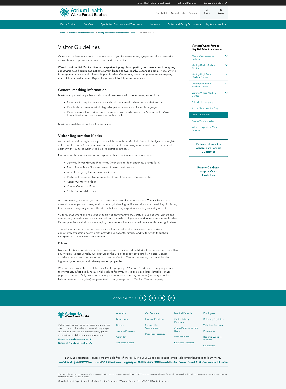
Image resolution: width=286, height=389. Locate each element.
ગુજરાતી (105, 362)
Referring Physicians (213, 319)
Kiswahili (191, 362)
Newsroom (122, 319)
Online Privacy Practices (181, 320)
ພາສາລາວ (149, 362)
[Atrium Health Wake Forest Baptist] (83, 12)
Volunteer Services (213, 325)
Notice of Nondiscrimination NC (75, 339)
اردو (216, 362)
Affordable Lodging (202, 102)
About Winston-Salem (203, 120)
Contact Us (209, 345)
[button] (225, 56)
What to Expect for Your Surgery (204, 128)
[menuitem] (208, 47)
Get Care (88, 24)
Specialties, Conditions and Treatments (121, 24)
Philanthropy (210, 330)
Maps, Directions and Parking (203, 57)
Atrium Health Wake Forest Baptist (153, 2)
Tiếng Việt (223, 362)
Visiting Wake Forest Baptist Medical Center (116, 32)
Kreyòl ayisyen (116, 362)
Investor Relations (154, 319)
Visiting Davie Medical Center (203, 66)
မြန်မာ (76, 362)
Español (62, 362)
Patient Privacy (181, 336)
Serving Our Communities (152, 326)
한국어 (141, 362)
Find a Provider (68, 24)
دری (91, 362)
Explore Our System (213, 2)
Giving (207, 13)
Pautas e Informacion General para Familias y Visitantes (208, 147)
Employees (209, 313)
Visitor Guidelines (201, 114)
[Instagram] (171, 298)
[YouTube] (161, 298)
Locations (155, 24)
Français (97, 362)
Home (62, 32)
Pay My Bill (161, 12)
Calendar (121, 336)
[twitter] (152, 298)
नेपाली (157, 362)
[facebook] (142, 298)
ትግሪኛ (198, 362)
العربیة (69, 362)
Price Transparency (155, 333)
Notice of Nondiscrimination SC (75, 342)
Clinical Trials (178, 12)
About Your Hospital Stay (205, 108)
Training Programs (125, 330)
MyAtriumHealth (215, 24)
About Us (121, 313)
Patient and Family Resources (183, 24)
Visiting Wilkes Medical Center (204, 94)
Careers (193, 12)
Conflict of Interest (184, 342)
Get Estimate (152, 313)
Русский (182, 362)
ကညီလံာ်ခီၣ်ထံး (130, 362)
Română (173, 362)
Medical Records (183, 313)
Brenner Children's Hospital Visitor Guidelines (208, 171)
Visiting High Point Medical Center (202, 76)
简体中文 (84, 362)
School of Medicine (187, 2)
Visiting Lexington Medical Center (201, 85)
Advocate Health (125, 342)
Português (164, 362)
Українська (207, 362)
